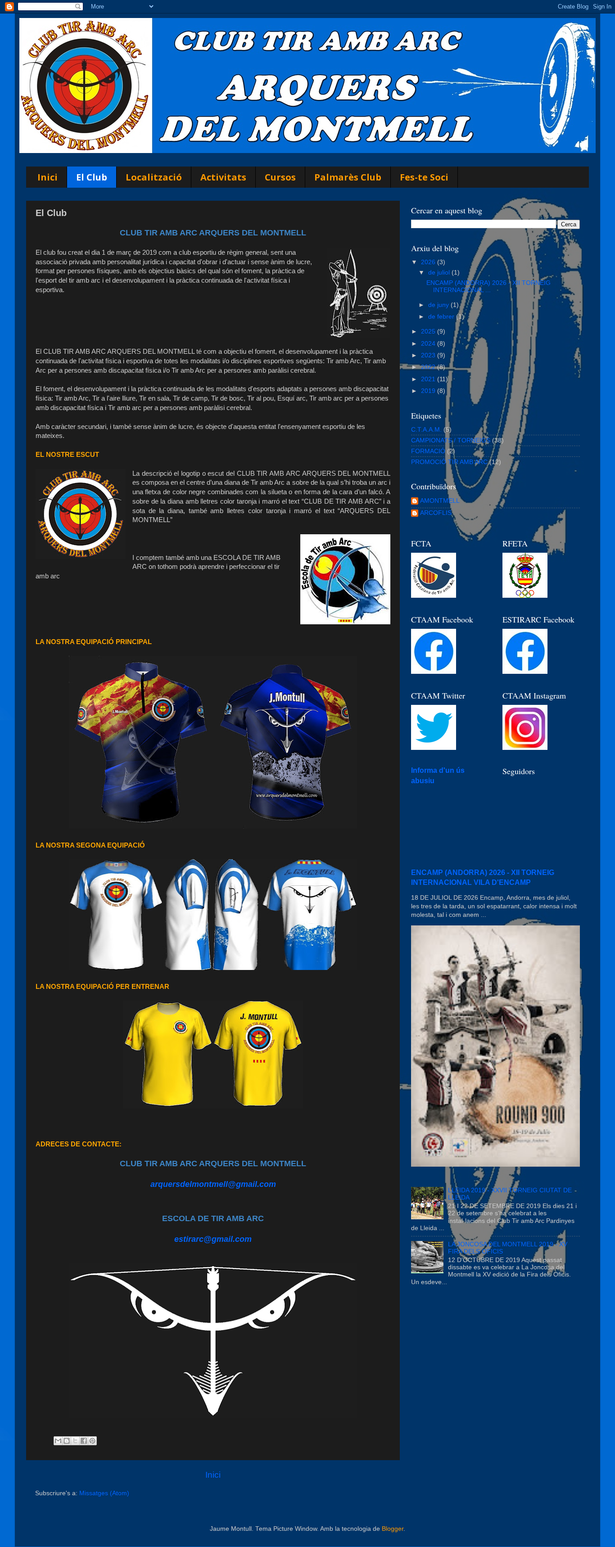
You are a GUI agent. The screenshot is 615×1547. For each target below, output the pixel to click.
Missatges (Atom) (104, 1493)
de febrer (442, 316)
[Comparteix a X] (75, 1440)
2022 (429, 367)
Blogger (392, 1528)
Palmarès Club (347, 177)
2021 (429, 379)
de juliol (440, 272)
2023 (429, 355)
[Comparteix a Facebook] (83, 1440)
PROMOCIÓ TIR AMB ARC (449, 462)
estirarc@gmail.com (213, 1239)
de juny (439, 305)
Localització (154, 177)
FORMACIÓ (428, 451)
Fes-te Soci (424, 177)
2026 (429, 262)
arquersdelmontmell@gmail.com (213, 1184)
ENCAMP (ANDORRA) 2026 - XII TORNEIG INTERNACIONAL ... (488, 286)
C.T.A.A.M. (426, 429)
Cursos (280, 177)
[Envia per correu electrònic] (58, 1440)
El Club (91, 177)
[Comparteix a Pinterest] (92, 1440)
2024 (429, 343)
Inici (47, 177)
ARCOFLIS (436, 513)
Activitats (223, 177)
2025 (429, 331)
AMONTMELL (440, 500)
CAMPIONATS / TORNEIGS (450, 440)
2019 (429, 391)
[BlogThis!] (66, 1440)
